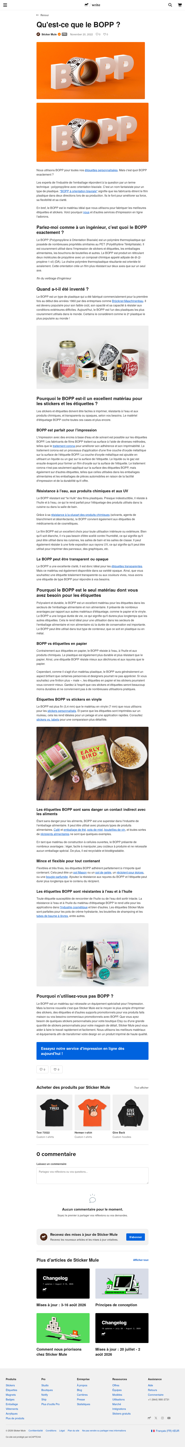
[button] (92, 1051)
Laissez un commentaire (51, 1164)
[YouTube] (168, 1418)
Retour (44, 15)
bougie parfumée (57, 877)
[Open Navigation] (5, 5)
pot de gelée (103, 872)
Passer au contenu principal (3, 3)
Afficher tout (141, 1260)
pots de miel (95, 830)
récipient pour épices (130, 872)
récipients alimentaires (54, 834)
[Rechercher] (170, 5)
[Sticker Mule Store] (149, 1418)
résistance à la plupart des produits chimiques (80, 515)
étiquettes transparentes (126, 566)
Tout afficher (141, 1087)
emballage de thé (75, 830)
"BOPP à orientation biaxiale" (79, 191)
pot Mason (80, 872)
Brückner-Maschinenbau (127, 301)
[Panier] (180, 5)
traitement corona (64, 446)
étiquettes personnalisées (101, 170)
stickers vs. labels (47, 719)
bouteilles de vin (114, 830)
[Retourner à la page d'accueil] (87, 5)
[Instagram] (162, 1418)
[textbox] (92, 581)
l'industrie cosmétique (74, 907)
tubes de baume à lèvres (52, 916)
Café (57, 830)
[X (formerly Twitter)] (155, 1418)
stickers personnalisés (62, 711)
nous (86, 212)
